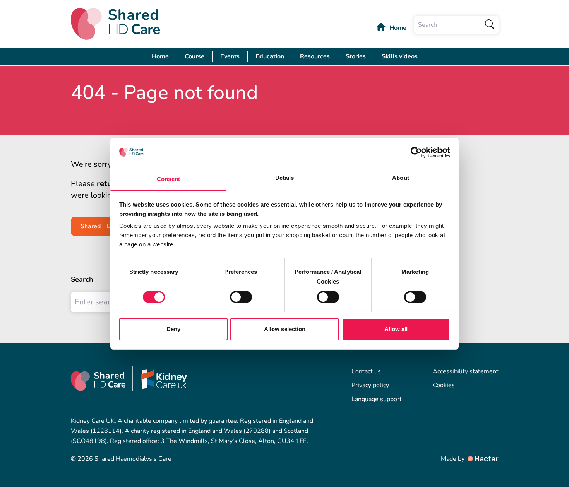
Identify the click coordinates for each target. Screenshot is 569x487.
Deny (173, 329)
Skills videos (400, 56)
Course (194, 56)
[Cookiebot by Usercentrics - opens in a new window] (416, 152)
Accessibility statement (466, 371)
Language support (376, 399)
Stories (356, 56)
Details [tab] (284, 177)
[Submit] (490, 24)
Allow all (396, 329)
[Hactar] (482, 459)
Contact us (366, 371)
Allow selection (284, 329)
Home (397, 28)
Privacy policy (370, 385)
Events (230, 56)
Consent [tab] (168, 179)
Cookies (444, 385)
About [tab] (400, 177)
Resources (315, 56)
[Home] (115, 24)
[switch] (241, 297)
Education (269, 56)
